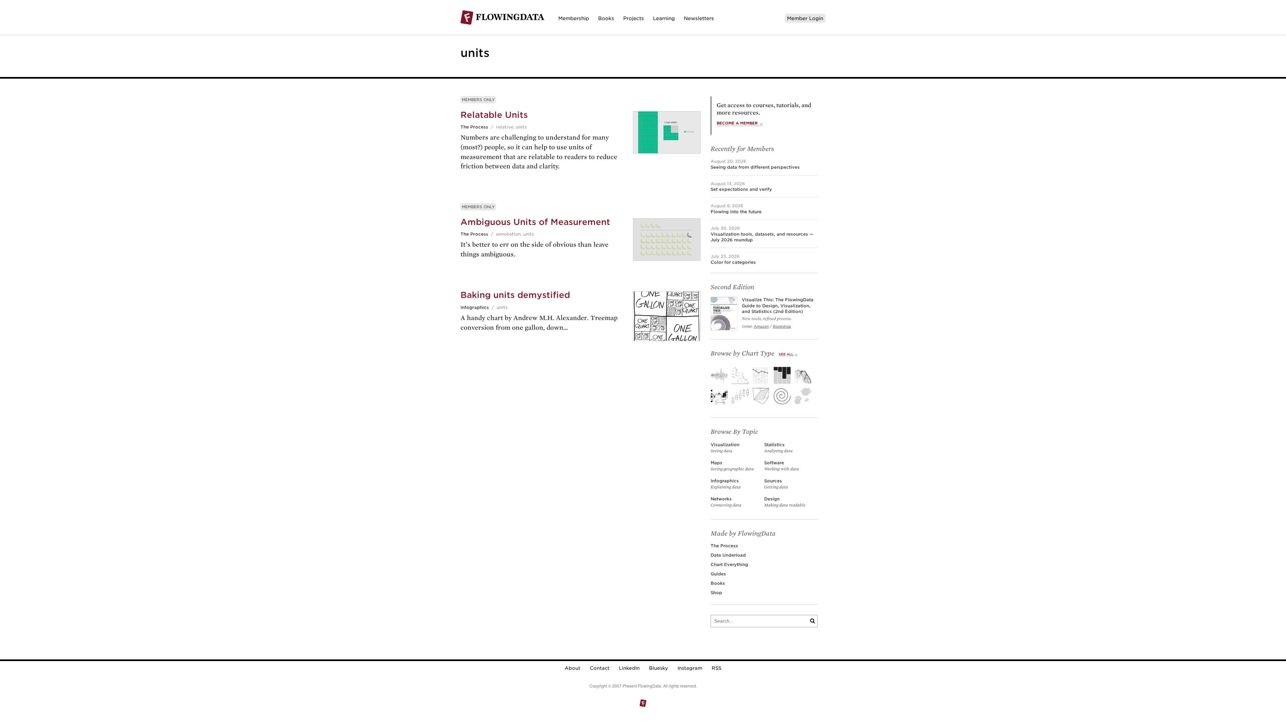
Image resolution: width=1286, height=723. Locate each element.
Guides (718, 573)
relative (504, 127)
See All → (788, 354)
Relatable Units (494, 115)
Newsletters (699, 18)
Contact (600, 668)
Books (606, 18)
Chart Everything (729, 564)
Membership (573, 18)
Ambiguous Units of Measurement (535, 222)
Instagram (689, 668)
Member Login (805, 18)
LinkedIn (629, 668)
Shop (716, 592)
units (521, 127)
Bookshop (782, 326)
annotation (508, 234)
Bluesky (658, 668)
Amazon (761, 326)
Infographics (474, 307)
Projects (633, 18)
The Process (474, 127)
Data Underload (728, 555)
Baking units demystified (515, 295)
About (572, 668)
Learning (664, 18)
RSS (716, 668)
